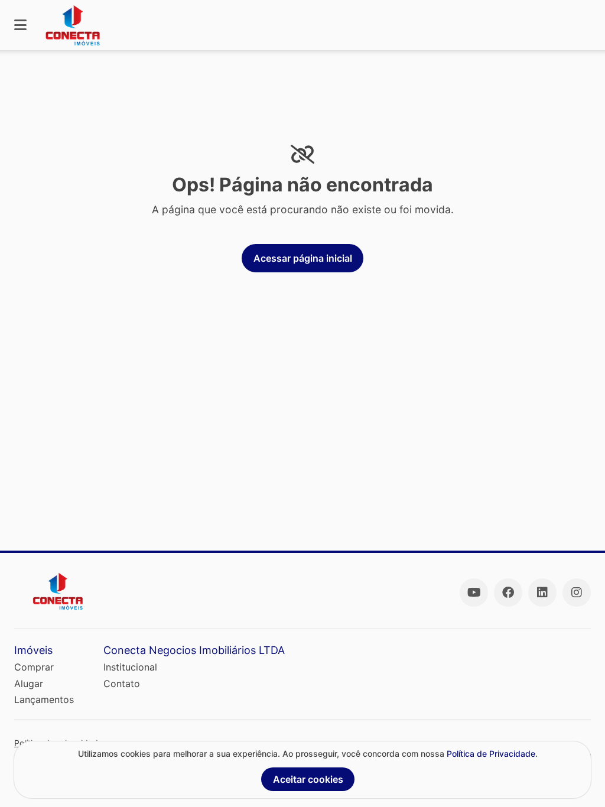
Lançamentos (44, 699)
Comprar (34, 667)
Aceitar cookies (308, 779)
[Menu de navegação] (20, 25)
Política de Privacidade (491, 754)
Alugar (28, 683)
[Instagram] (576, 592)
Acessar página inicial (302, 258)
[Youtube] (474, 592)
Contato (121, 683)
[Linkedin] (542, 592)
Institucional (130, 667)
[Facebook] (508, 592)
